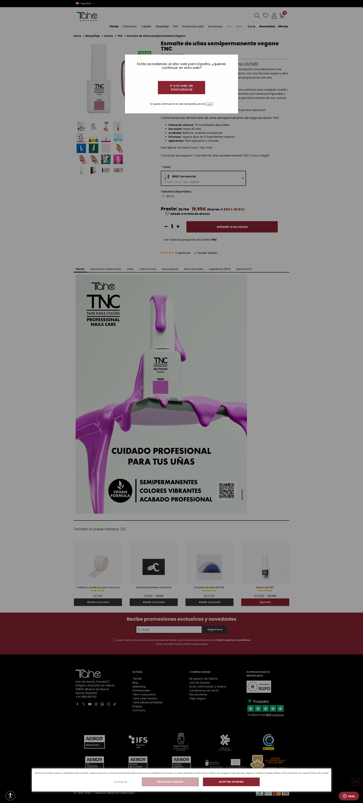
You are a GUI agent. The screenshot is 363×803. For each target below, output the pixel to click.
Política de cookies (319, 773)
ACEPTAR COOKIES (231, 781)
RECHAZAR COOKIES (170, 781)
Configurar (120, 781)
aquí (209, 104)
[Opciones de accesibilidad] (10, 796)
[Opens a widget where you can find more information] (348, 796)
